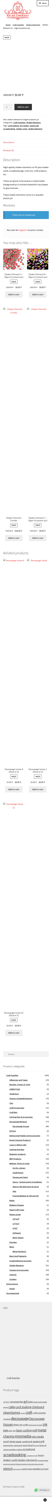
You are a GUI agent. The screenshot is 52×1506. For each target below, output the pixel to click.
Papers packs (15, 1214)
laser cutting (24, 1430)
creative (7, 1419)
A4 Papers (17, 1233)
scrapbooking (9, 129)
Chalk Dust (14, 1094)
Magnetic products (17, 1154)
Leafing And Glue (16, 1149)
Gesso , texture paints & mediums (27, 1182)
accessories (16, 1401)
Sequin (41, 1455)
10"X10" (16, 1219)
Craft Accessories (16, 1108)
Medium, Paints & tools (19, 1163)
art (26, 1401)
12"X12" (16, 1223)
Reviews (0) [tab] (8, 150)
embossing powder (35, 1425)
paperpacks (8, 1445)
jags (5, 1430)
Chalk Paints (18, 1172)
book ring (37, 1402)
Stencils (13, 1274)
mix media (24, 125)
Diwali (12, 1288)
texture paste (17, 1469)
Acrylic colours (19, 1168)
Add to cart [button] (13, 294)
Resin (11, 1247)
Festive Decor (12, 1284)
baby (30, 1401)
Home (8, 25)
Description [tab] (8, 142)
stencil (7, 1468)
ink (45, 1424)
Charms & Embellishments (20, 1098)
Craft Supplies (18, 25)
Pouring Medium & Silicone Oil (26, 1196)
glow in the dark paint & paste (26, 1186)
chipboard (38, 1407)
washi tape (27, 1468)
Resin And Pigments (18, 1256)
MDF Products (15, 1159)
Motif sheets (18, 1237)
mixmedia (23, 1436)
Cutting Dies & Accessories (21, 1117)
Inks (14, 1191)
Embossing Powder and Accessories (24, 1135)
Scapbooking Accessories (20, 1261)
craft (29, 1412)
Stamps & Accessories (19, 1270)
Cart (40, 1499)
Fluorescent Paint (20, 1177)
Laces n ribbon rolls (17, 1145)
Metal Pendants (19, 1251)
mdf (34, 1430)
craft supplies (39, 1412)
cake (11, 1407)
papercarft (34, 125)
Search (26, 1501)
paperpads (18, 1445)
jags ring (12, 1430)
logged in (23, 230)
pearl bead (28, 1445)
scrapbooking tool (31, 1456)
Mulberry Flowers (16, 1205)
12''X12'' (6, 1402)
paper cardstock (24, 1441)
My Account (8, 1501)
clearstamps (11, 1412)
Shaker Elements (33, 25)
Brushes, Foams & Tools (19, 1084)
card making (13, 125)
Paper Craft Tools (16, 1210)
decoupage (20, 1418)
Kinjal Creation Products (20, 1140)
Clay (11, 1103)
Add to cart (23, 107)
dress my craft (20, 1424)
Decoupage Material (18, 1121)
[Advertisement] (26, 1342)
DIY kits (12, 1131)
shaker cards (21, 129)
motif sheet (9, 1441)
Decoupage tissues (21, 1126)
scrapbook (29, 1449)
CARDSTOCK (14, 1089)
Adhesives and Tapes (18, 1080)
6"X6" (15, 1228)
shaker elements (35, 129)
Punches (13, 1242)
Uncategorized (12, 1293)
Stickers (13, 1279)
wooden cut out (40, 1468)
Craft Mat (13, 1112)
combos (23, 1413)
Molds (12, 1200)
